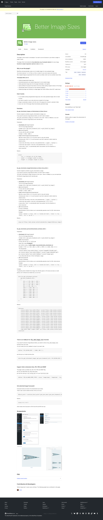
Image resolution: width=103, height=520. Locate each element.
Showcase (26, 502)
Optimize (79, 72)
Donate (64, 506)
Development (41, 49)
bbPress (82, 506)
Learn (44, 502)
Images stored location (22, 478)
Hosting (6, 506)
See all (84, 99)
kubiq (26, 44)
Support (84, 49)
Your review (67, 99)
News (6, 504)
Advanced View (68, 78)
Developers (45, 506)
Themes (25, 504)
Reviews (26, 49)
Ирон (17, 513)
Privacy (6, 508)
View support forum (69, 109)
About (6, 502)
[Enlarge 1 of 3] (37, 415)
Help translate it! (60, 9)
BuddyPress (83, 508)
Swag (63, 508)
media (75, 72)
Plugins (25, 506)
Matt (81, 504)
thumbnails (84, 74)
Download (83, 42)
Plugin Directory (8, 6)
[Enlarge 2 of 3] (60, 415)
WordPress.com (84, 502)
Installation (32, 49)
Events (63, 504)
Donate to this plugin (69, 121)
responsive (84, 72)
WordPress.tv (46, 508)
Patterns (25, 508)
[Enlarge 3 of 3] (60, 447)
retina (80, 74)
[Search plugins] (17, 13)
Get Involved (64, 502)
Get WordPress (97, 2)
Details (19, 49)
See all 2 (84, 69)
